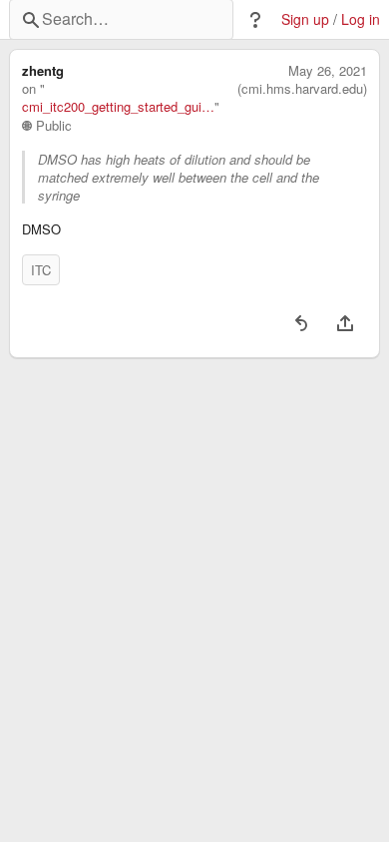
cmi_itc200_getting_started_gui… (118, 107)
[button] (255, 20)
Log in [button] (360, 19)
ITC (41, 269)
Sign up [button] (305, 19)
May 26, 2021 (327, 71)
